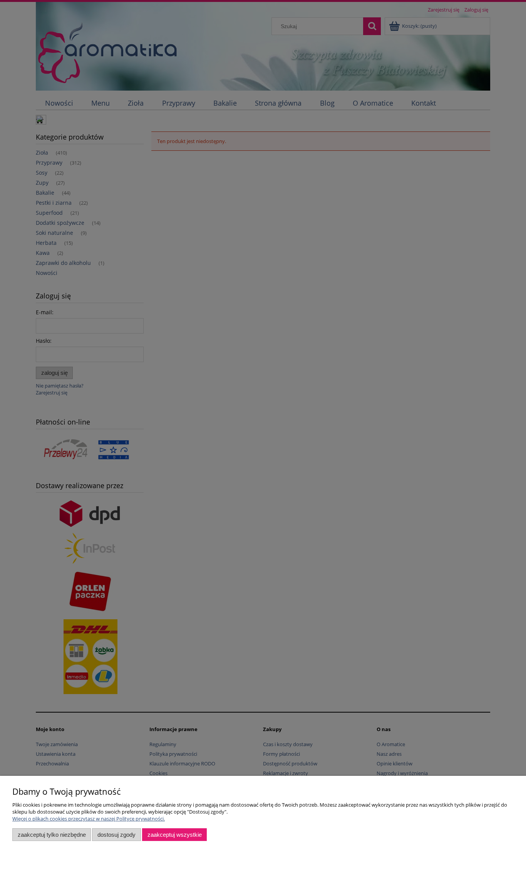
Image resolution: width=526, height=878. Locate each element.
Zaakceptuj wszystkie (174, 834)
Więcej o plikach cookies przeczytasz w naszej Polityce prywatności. (88, 818)
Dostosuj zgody (116, 834)
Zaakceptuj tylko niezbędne (52, 834)
